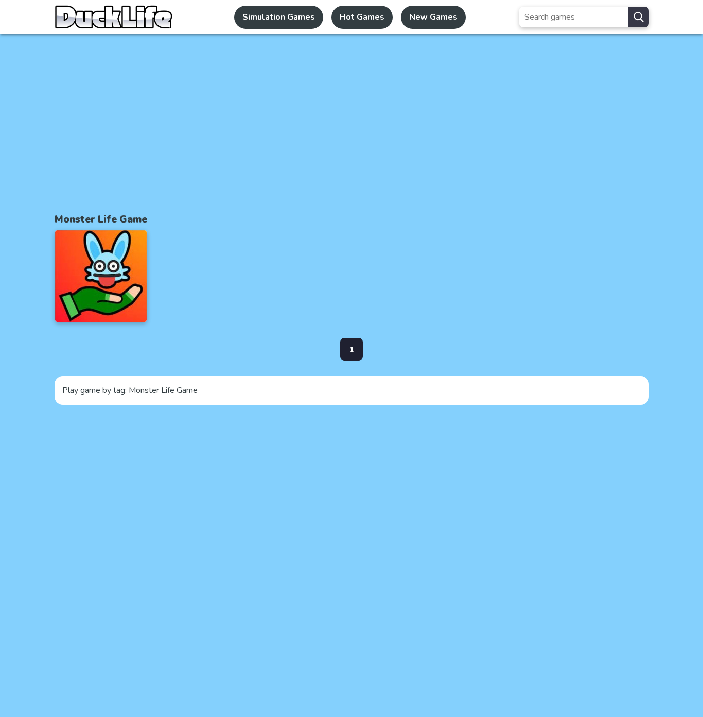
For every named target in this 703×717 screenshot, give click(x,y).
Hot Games (362, 17)
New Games (433, 17)
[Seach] (638, 17)
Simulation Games (278, 17)
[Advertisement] (351, 122)
